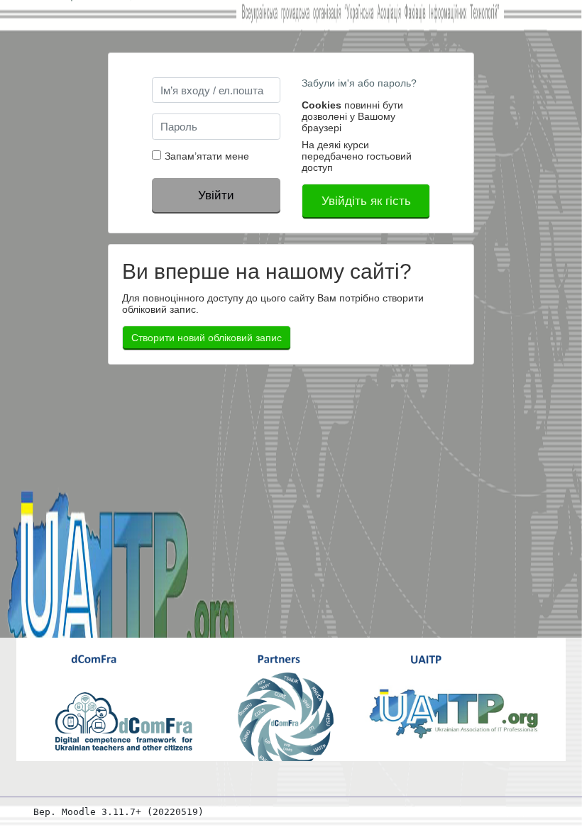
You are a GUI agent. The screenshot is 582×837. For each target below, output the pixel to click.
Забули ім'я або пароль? (359, 83)
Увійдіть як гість (366, 201)
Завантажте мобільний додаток (471, 811)
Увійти (216, 195)
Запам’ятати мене (207, 156)
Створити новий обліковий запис (206, 337)
